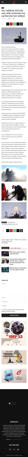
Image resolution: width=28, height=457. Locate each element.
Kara (8, 5)
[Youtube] (18, 449)
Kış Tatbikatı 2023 (11, 222)
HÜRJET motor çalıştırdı (21, 239)
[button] (2, 2)
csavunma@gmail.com (16, 439)
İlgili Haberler (5, 248)
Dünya (3, 255)
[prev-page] (2, 275)
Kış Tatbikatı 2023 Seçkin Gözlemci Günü (10, 224)
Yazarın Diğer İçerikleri (15, 248)
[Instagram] (10, 449)
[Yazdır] (21, 23)
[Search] (26, 2)
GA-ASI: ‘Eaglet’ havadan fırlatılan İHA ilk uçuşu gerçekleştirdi (7, 241)
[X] (7, 23)
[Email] (18, 23)
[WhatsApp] (14, 23)
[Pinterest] (11, 23)
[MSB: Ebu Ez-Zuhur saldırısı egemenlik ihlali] (5, 253)
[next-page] (5, 275)
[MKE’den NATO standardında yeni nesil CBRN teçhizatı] (5, 269)
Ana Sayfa (3, 5)
